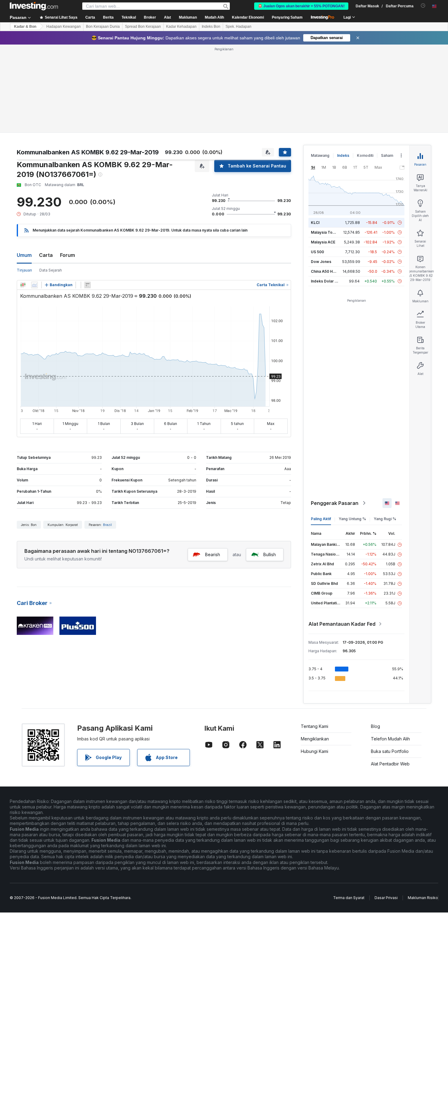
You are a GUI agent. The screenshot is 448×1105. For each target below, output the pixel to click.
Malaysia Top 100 (326, 232)
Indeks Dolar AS (325, 281)
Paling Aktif (321, 519)
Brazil (107, 525)
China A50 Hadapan (328, 271)
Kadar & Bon (25, 26)
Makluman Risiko (423, 897)
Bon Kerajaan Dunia (103, 26)
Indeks (343, 155)
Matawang (320, 155)
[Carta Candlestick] (23, 285)
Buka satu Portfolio (390, 751)
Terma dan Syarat (348, 897)
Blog (375, 726)
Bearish (212, 554)
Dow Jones (321, 261)
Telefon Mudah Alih (390, 738)
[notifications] (423, 6)
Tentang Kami (314, 726)
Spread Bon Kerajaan (143, 26)
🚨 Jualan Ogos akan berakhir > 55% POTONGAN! (301, 6)
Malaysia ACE (323, 242)
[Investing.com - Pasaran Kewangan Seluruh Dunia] (34, 6)
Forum (67, 255)
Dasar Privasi (386, 897)
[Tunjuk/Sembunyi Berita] (87, 285)
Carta (46, 255)
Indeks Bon (211, 26)
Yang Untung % (352, 519)
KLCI (315, 222)
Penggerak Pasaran (334, 503)
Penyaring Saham (287, 17)
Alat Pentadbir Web (390, 763)
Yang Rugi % (385, 519)
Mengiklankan (315, 738)
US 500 (317, 252)
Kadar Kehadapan (181, 26)
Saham (387, 155)
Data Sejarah (50, 270)
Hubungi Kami (314, 751)
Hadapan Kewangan (63, 26)
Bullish (269, 554)
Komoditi (365, 155)
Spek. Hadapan (238, 26)
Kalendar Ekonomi (248, 17)
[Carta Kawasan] (34, 285)
